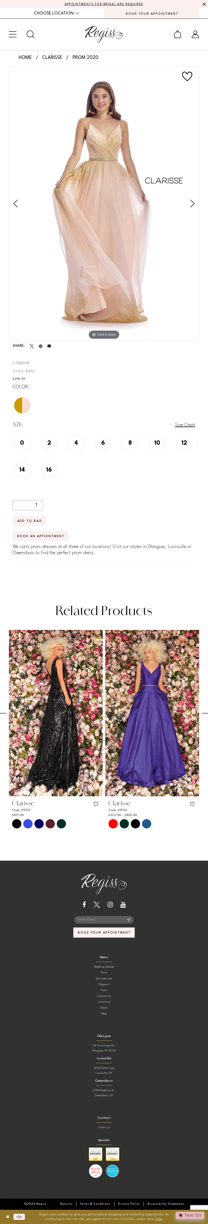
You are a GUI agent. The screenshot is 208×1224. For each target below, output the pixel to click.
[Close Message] (203, 4)
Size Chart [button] (185, 425)
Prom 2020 (85, 57)
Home (25, 57)
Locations (104, 1002)
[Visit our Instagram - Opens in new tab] (110, 905)
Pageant (104, 984)
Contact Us (104, 996)
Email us (104, 1127)
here (158, 1219)
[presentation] (58, 713)
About (104, 1007)
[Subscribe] (129, 920)
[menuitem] (56, 13)
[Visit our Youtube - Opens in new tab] (123, 905)
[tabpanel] (104, 203)
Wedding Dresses (104, 967)
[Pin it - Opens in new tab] (40, 346)
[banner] (104, 34)
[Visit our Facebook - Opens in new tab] (84, 905)
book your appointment (104, 932)
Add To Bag (29, 521)
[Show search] (30, 34)
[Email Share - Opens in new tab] (49, 346)
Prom (104, 972)
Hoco (104, 990)
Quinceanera (104, 978)
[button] (13, 34)
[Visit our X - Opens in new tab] (97, 905)
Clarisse (52, 57)
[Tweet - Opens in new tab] (32, 346)
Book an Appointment (40, 536)
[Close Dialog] (7, 1216)
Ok (19, 1217)
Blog (104, 1013)
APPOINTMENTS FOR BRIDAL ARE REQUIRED (104, 4)
